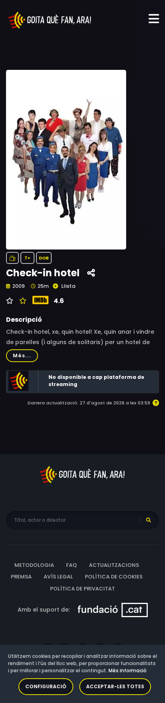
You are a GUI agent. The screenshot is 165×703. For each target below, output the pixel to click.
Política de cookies (114, 576)
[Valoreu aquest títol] (21, 301)
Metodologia (34, 565)
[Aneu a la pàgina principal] (50, 20)
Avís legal (58, 576)
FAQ (71, 565)
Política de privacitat (82, 588)
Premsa (21, 576)
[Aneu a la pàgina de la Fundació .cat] (113, 610)
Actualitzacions (114, 565)
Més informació (128, 670)
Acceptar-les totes (115, 686)
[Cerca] (148, 520)
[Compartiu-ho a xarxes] (91, 273)
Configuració (45, 686)
